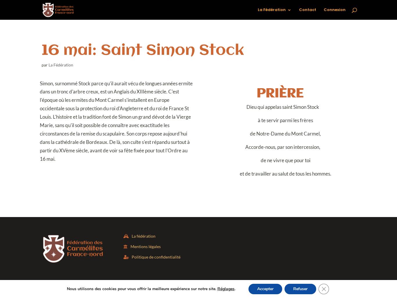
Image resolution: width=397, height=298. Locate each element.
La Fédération (272, 10)
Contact (307, 10)
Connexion (335, 10)
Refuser (300, 289)
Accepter (265, 289)
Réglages (226, 289)
